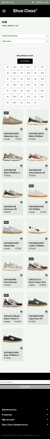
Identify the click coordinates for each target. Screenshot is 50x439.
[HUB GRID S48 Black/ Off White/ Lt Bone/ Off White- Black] (12, 156)
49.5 (42, 91)
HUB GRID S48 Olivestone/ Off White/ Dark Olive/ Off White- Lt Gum (11, 208)
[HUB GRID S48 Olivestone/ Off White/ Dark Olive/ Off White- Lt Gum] (12, 193)
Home (4, 26)
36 (21, 67)
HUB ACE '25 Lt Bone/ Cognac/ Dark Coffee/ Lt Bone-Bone (37, 281)
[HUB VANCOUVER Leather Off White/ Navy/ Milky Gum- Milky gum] (37, 229)
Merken (11, 26)
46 (35, 85)
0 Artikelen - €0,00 (41, 2)
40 (35, 73)
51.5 (28, 97)
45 (21, 85)
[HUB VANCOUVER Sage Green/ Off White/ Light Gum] (37, 302)
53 (8, 103)
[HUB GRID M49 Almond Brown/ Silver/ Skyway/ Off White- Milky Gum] (12, 266)
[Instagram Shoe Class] (27, 398)
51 (21, 97)
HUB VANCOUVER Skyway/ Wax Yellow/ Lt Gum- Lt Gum (11, 244)
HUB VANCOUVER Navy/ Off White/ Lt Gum (11, 354)
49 (35, 91)
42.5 (28, 79)
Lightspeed (36, 435)
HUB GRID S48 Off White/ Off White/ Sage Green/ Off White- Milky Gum (36, 135)
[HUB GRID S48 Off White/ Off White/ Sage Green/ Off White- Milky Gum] (37, 120)
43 (35, 79)
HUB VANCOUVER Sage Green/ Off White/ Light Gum (36, 317)
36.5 (28, 67)
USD (12, 2)
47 (8, 91)
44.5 (14, 85)
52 (35, 97)
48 (21, 91)
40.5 (42, 73)
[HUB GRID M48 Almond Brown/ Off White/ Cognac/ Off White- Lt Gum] (37, 156)
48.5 (28, 91)
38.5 (14, 73)
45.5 (28, 85)
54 (21, 103)
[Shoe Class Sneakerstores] (29, 11)
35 (8, 67)
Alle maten (25, 61)
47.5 (14, 91)
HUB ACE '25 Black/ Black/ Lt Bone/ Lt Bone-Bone (12, 317)
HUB (16, 26)
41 (8, 79)
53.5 (14, 103)
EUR (3, 2)
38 (8, 73)
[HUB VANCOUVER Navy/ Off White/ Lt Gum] (12, 339)
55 (35, 103)
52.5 (42, 97)
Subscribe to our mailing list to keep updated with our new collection (25, 376)
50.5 (14, 97)
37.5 (42, 67)
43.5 (42, 79)
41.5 (14, 79)
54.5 (28, 103)
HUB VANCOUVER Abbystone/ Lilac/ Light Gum (11, 135)
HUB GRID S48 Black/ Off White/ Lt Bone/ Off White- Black (12, 171)
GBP (8, 2)
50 (8, 97)
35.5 (14, 67)
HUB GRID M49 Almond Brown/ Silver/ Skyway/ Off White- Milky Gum (12, 281)
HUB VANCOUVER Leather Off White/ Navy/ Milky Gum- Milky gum (36, 244)
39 (21, 73)
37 (35, 67)
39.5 (28, 73)
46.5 (42, 85)
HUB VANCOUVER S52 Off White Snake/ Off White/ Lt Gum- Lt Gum (37, 208)
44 (8, 85)
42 (21, 79)
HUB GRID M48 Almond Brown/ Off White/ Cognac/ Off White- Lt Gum (37, 171)
